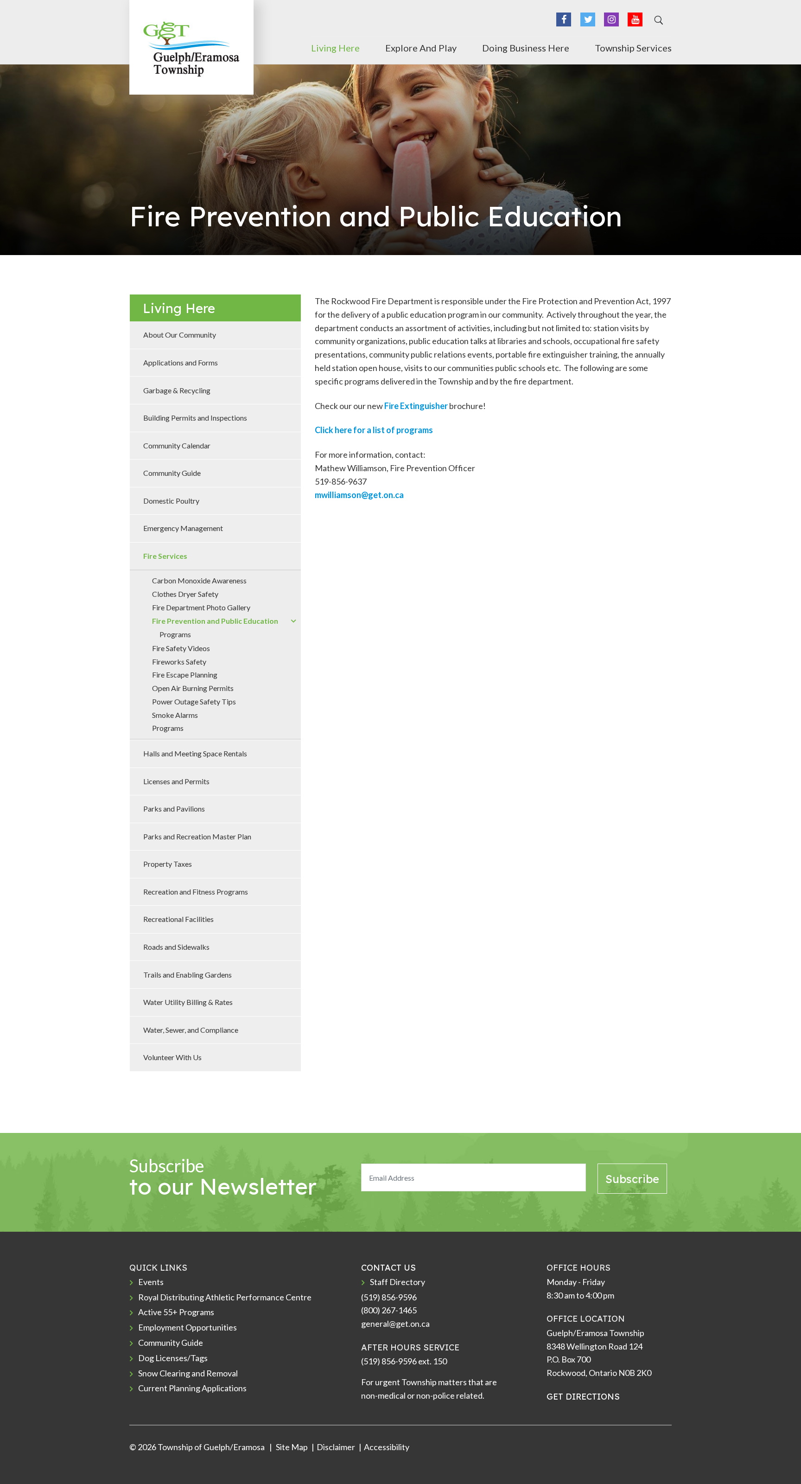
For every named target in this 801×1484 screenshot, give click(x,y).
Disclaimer (336, 1447)
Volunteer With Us (172, 1057)
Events (151, 1282)
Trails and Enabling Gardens (187, 974)
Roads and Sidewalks (176, 946)
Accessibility (386, 1447)
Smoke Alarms (175, 714)
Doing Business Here (525, 47)
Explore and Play (421, 47)
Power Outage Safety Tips (194, 701)
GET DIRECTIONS (583, 1396)
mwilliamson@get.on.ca (359, 495)
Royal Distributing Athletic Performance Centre (225, 1297)
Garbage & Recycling (176, 390)
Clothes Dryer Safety (185, 593)
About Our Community (179, 334)
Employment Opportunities (187, 1327)
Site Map (291, 1447)
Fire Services (165, 555)
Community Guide (172, 472)
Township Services (633, 47)
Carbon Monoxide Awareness (199, 580)
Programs (175, 634)
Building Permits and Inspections (195, 417)
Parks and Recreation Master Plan (197, 836)
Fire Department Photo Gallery (201, 607)
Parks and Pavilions (174, 808)
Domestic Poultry (171, 500)
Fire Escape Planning (184, 674)
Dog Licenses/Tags (173, 1358)
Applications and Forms (180, 362)
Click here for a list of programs (374, 430)
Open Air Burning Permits (193, 688)
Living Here (335, 47)
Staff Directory (397, 1282)
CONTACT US (388, 1267)
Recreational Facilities (178, 919)
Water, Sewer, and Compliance (190, 1029)
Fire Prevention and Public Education (215, 620)
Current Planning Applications (192, 1388)
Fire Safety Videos (181, 648)
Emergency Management (183, 528)
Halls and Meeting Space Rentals (195, 753)
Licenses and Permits (176, 781)
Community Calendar (176, 445)
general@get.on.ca (395, 1323)
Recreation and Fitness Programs (195, 891)
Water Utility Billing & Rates (188, 1002)
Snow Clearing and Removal (188, 1373)
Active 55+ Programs (176, 1312)
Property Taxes (167, 863)
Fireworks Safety (179, 661)
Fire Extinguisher (416, 406)
